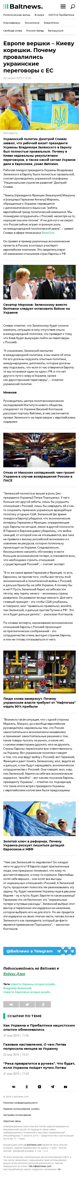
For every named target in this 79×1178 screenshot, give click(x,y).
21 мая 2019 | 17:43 (16, 1074)
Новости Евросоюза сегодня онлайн (26, 992)
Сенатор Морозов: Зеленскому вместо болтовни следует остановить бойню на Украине (36, 309)
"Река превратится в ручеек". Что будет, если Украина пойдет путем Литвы (39, 1065)
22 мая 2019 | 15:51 (16, 1055)
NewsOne (47, 233)
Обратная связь (12, 1121)
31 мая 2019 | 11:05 (16, 1036)
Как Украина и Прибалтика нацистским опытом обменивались (39, 1027)
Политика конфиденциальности (20, 1102)
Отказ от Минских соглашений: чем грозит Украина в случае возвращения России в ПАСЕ (39, 476)
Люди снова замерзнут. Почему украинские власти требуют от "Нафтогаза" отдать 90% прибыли (39, 703)
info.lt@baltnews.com (40, 1166)
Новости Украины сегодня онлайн (33, 984)
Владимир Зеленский (17, 988)
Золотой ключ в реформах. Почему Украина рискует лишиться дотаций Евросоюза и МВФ (33, 845)
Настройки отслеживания (17, 1115)
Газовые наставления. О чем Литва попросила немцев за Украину (34, 1046)
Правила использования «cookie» (21, 1109)
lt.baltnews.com (33, 1144)
